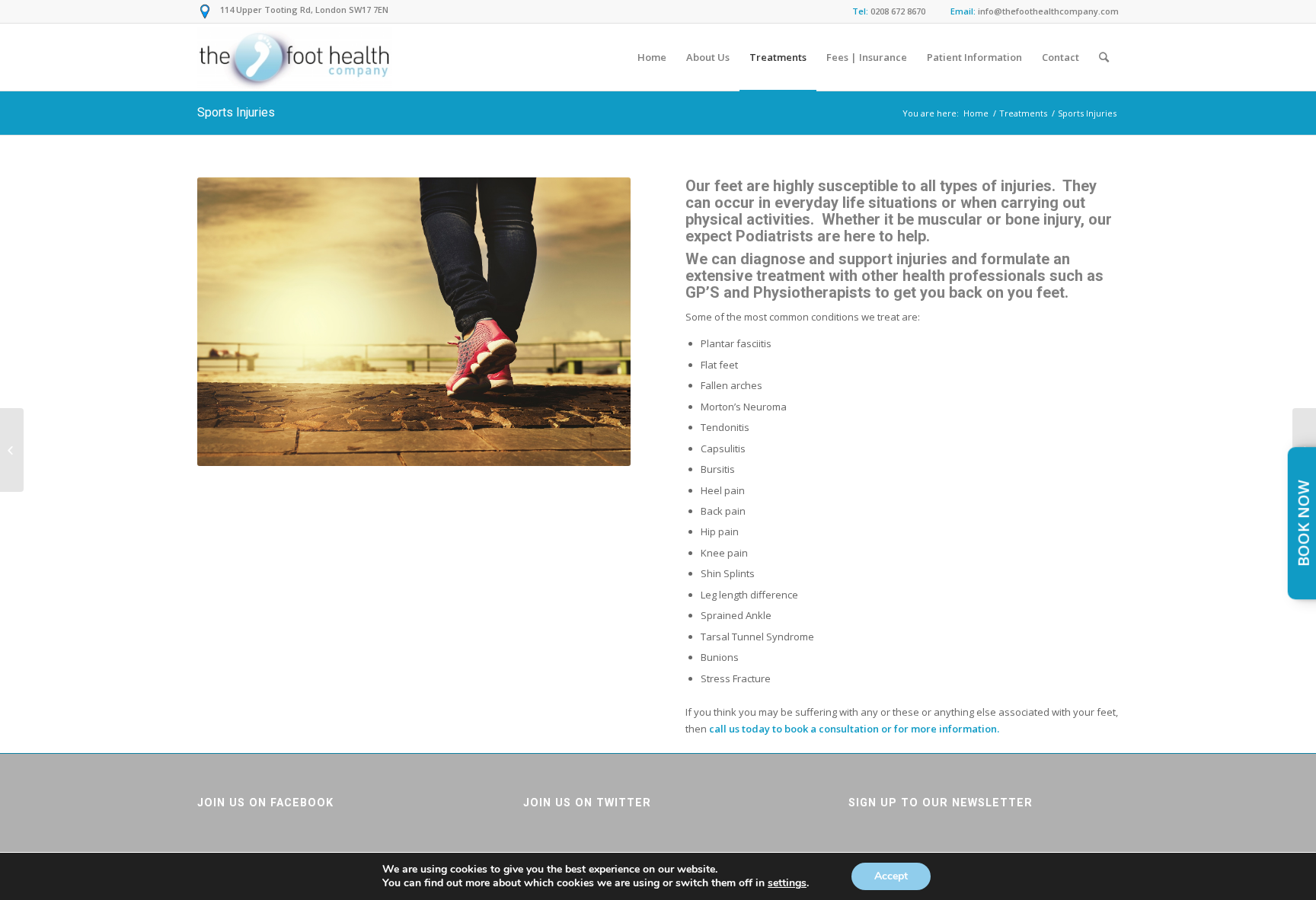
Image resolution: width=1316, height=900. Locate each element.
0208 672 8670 (897, 11)
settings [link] (787, 883)
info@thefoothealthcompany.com (1048, 11)
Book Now (1303, 523)
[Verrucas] (12, 450)
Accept (891, 876)
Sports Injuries (236, 112)
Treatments (1023, 113)
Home (976, 113)
